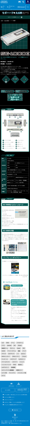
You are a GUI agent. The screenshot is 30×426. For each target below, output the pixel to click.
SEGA (7, 342)
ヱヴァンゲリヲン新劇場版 (8, 370)
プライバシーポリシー (8, 399)
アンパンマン (12, 373)
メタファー (14, 362)
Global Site (16, 410)
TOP (2, 20)
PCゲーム (12, 348)
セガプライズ (11, 353)
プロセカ (24, 356)
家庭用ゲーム (5, 348)
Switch (3, 351)
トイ (18, 353)
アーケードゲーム (12, 351)
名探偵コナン (19, 370)
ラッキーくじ (5, 359)
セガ (3, 342)
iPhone (20, 345)
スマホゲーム (20, 342)
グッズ (24, 351)
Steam (18, 348)
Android (9, 345)
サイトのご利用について (9, 397)
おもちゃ (23, 353)
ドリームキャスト (6, 362)
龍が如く (20, 364)
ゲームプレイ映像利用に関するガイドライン (13, 404)
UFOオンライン (16, 356)
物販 (19, 351)
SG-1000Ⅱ (6, 20)
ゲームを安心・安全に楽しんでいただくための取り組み (15, 394)
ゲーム (4, 7)
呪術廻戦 (13, 367)
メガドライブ (13, 359)
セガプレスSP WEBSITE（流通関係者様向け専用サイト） (22, 390)
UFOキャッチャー (6, 356)
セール (3, 375)
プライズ (4, 353)
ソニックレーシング (6, 364)
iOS (15, 345)
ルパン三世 (4, 373)
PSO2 (14, 364)
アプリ (3, 345)
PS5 (24, 348)
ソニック (22, 362)
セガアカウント (5, 367)
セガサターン (22, 359)
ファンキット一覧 (22, 373)
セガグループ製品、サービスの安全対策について (14, 402)
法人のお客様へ (8, 390)
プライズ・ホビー (11, 7)
